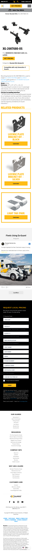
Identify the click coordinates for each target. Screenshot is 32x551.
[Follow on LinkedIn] (14, 502)
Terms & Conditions (10, 391)
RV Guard (16, 422)
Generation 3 (16, 417)
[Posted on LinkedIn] (29, 244)
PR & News (16, 456)
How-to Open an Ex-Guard (16, 436)
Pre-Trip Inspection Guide (16, 435)
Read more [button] (4, 252)
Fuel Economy (16, 478)
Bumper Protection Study (16, 469)
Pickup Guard (16, 420)
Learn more (16, 143)
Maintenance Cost (16, 470)
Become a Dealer (16, 487)
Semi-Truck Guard (16, 419)
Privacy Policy (13, 398)
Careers (16, 454)
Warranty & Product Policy (16, 438)
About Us (16, 453)
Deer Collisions (16, 474)
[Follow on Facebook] (9, 502)
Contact (16, 485)
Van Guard (16, 424)
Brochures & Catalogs (16, 442)
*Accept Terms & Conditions (12, 380)
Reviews (16, 460)
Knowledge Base (23, 401)
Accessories (16, 428)
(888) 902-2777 (4, 1)
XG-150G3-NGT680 (11, 78)
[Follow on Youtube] (22, 502)
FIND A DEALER (26, 1)
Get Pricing (16, 6)
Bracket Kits (13, 14)
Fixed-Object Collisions (16, 472)
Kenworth (21, 63)
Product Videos (16, 444)
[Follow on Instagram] (18, 502)
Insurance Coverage (16, 445)
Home (7, 14)
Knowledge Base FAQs (16, 490)
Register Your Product (16, 440)
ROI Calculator (16, 476)
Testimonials (16, 458)
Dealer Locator (16, 461)
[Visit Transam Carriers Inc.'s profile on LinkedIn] (2, 244)
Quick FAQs (16, 488)
